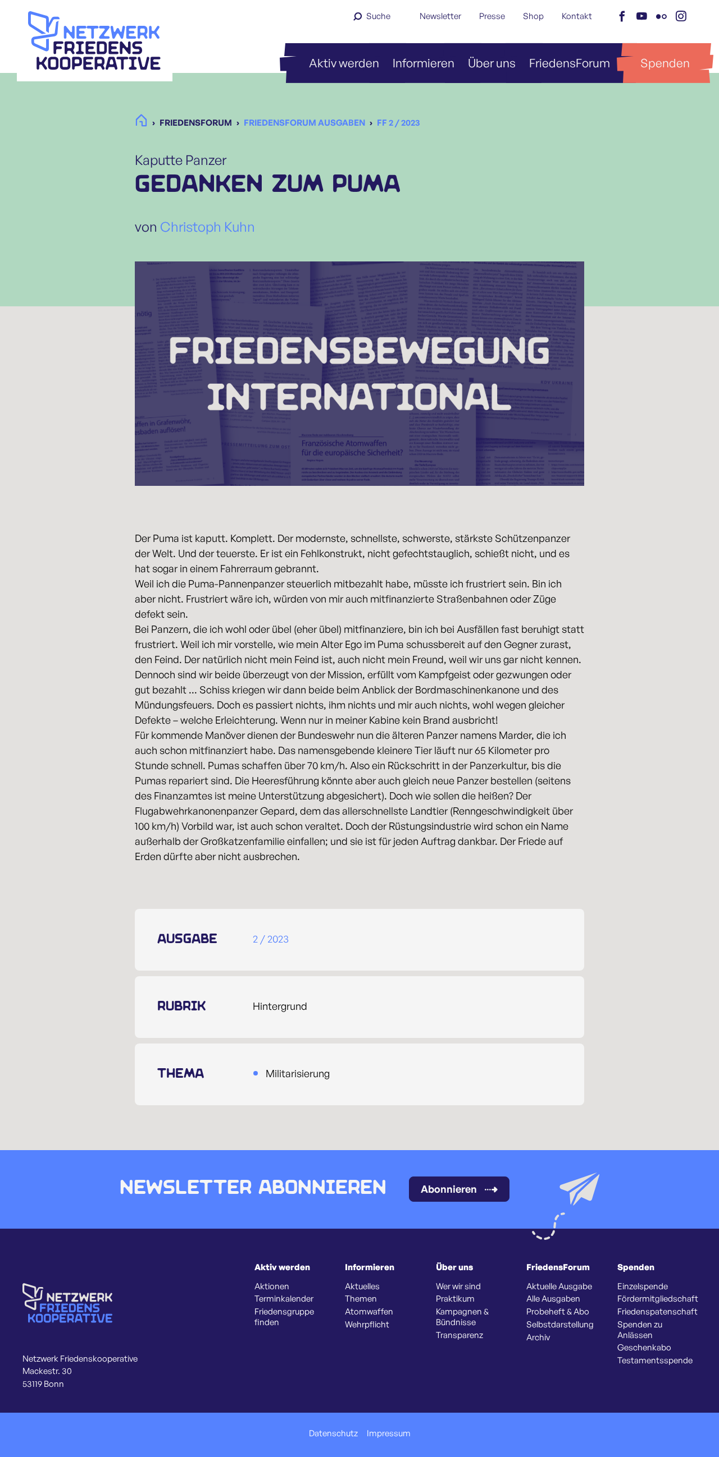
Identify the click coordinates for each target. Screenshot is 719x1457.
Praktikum (455, 1299)
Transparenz (459, 1335)
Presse (492, 16)
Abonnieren (449, 1189)
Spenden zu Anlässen (639, 1330)
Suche (378, 16)
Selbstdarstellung (560, 1325)
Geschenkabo (644, 1348)
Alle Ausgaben (553, 1299)
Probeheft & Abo (557, 1312)
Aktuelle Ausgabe (559, 1286)
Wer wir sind (458, 1286)
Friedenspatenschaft (657, 1312)
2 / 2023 (271, 938)
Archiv (538, 1337)
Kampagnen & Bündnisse (462, 1317)
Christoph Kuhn (207, 226)
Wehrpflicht (367, 1325)
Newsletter (440, 16)
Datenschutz (333, 1433)
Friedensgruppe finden (284, 1317)
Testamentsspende (655, 1360)
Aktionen (271, 1286)
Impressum (389, 1433)
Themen (361, 1299)
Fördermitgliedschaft (657, 1299)
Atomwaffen (369, 1312)
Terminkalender (283, 1299)
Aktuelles (362, 1286)
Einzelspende (642, 1286)
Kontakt (577, 16)
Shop (533, 16)
